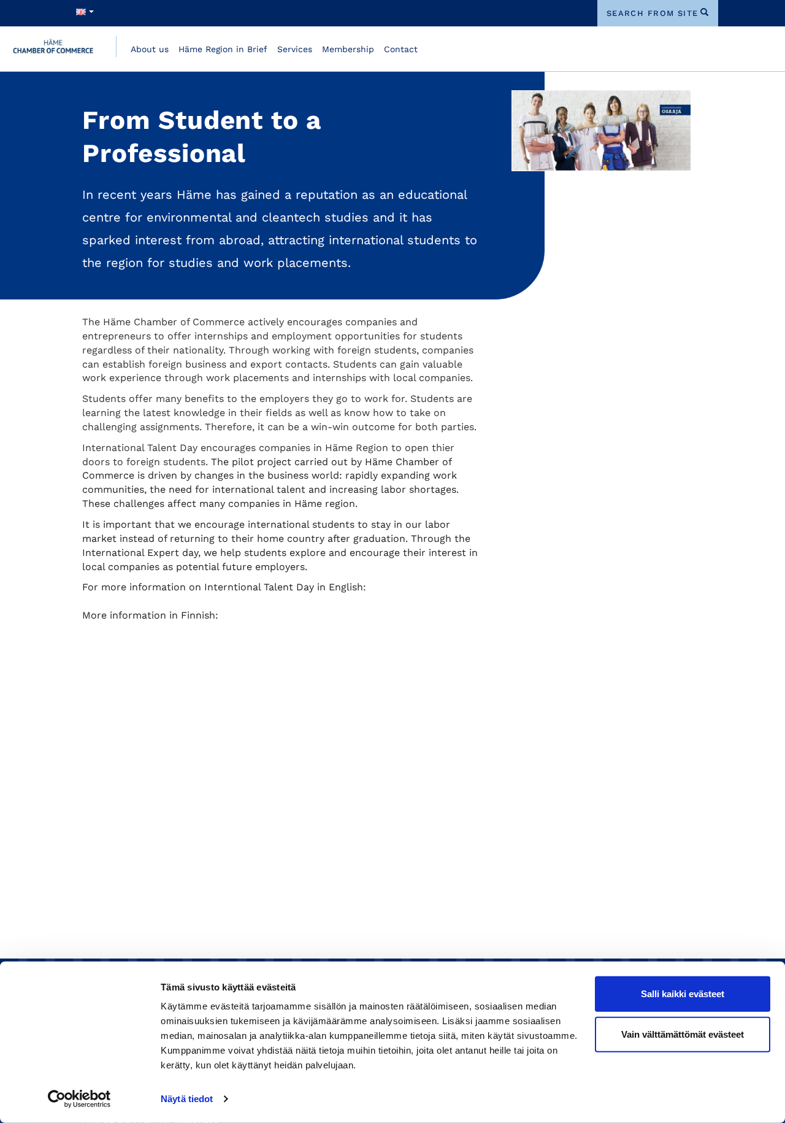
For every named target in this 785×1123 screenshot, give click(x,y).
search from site (653, 13)
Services (294, 49)
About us (150, 49)
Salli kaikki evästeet (682, 994)
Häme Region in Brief (222, 49)
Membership (348, 49)
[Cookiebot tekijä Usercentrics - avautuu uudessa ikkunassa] (79, 1099)
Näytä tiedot (187, 1099)
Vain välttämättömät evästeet (682, 1033)
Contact (401, 49)
